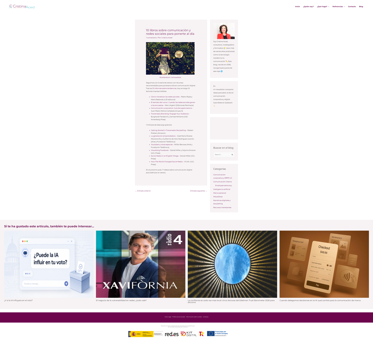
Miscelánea (218, 197)
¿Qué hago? (322, 6)
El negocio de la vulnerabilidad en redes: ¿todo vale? (121, 300)
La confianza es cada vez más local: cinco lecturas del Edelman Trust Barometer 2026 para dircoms (231, 301)
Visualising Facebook (160, 150)
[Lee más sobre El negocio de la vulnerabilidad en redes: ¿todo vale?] (140, 264)
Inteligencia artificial (221, 189)
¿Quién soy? (308, 6)
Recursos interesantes (222, 207)
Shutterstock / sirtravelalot (170, 77)
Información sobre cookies (194, 317)
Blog (361, 6)
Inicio (297, 6)
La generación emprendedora (163, 136)
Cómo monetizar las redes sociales (165, 97)
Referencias (337, 6)
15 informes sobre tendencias (164, 88)
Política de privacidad (178, 317)
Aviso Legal (168, 317)
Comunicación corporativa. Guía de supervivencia (171, 108)
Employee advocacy (223, 185)
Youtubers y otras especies (162, 144)
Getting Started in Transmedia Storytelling (168, 130)
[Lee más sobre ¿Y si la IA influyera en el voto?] (49, 264)
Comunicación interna (222, 182)
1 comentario (151, 38)
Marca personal (219, 193)
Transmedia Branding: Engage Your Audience (169, 114)
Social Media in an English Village (164, 156)
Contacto (352, 6)
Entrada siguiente (198, 191)
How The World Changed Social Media (167, 162)
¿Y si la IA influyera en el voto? (18, 300)
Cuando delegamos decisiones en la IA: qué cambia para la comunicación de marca (320, 300)
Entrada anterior (143, 191)
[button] (328, 6)
